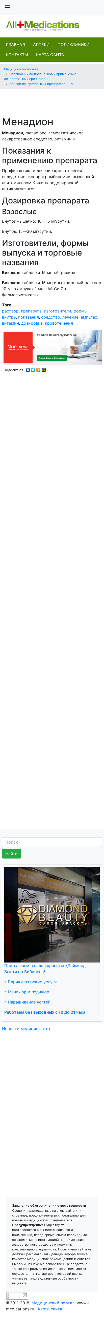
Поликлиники (73, 44)
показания (28, 317)
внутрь (9, 317)
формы (80, 310)
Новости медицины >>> (26, 1028)
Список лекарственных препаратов (37, 84)
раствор (10, 310)
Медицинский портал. (53, 1302)
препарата (31, 310)
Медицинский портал (21, 69)
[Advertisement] (54, 99)
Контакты (17, 54)
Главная (15, 44)
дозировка (32, 323)
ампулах (89, 317)
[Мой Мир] (43, 368)
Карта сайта (50, 54)
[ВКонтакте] (28, 368)
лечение (70, 317)
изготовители (57, 310)
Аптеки (41, 44)
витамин (10, 323)
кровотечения (59, 323)
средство (50, 317)
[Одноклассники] (38, 368)
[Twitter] (33, 368)
